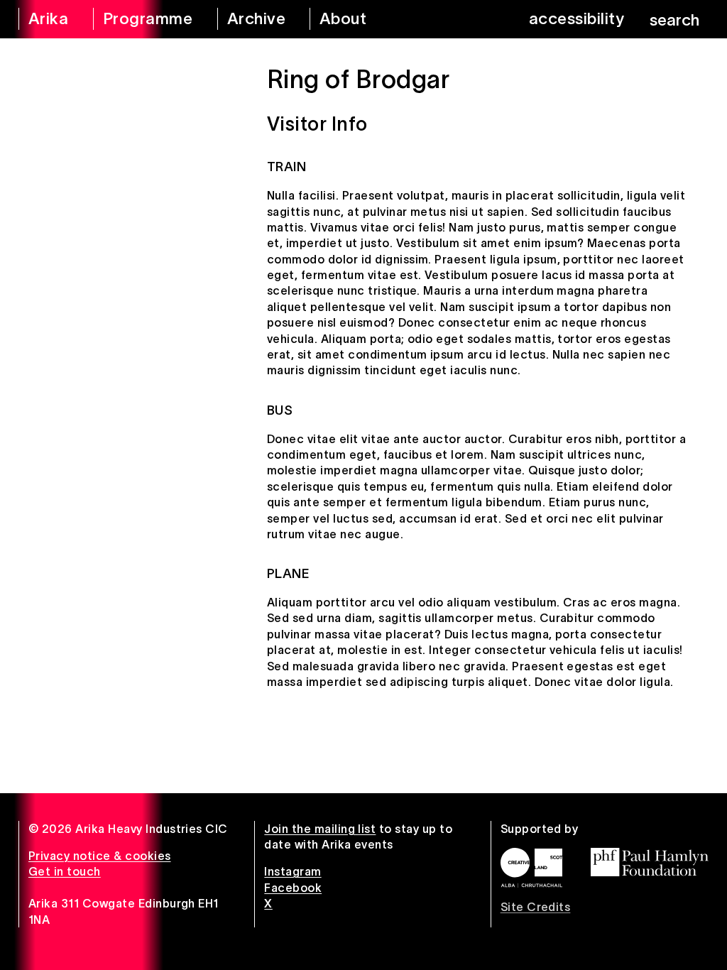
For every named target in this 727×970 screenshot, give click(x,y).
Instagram (292, 871)
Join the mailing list (320, 828)
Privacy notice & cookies (99, 855)
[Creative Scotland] (531, 868)
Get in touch (64, 871)
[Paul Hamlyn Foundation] (650, 862)
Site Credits (536, 906)
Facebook (293, 887)
